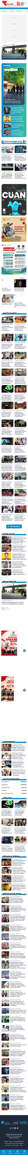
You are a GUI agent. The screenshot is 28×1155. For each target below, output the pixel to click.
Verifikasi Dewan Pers (19, 1141)
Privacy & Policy (15, 1145)
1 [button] (9, 61)
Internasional (19, 11)
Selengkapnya (15, 526)
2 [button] (11, 61)
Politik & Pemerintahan (11, 70)
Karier (21, 1145)
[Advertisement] (14, 28)
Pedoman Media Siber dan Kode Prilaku (14, 1143)
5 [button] (18, 61)
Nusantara (4, 11)
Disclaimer (8, 1145)
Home (3, 1153)
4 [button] (16, 61)
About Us (11, 1141)
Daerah (12, 11)
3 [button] (14, 61)
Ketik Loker (17, 1153)
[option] (14, 52)
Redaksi (6, 1141)
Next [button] (25, 52)
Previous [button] (3, 52)
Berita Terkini (9, 313)
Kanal (24, 1153)
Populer (10, 1153)
